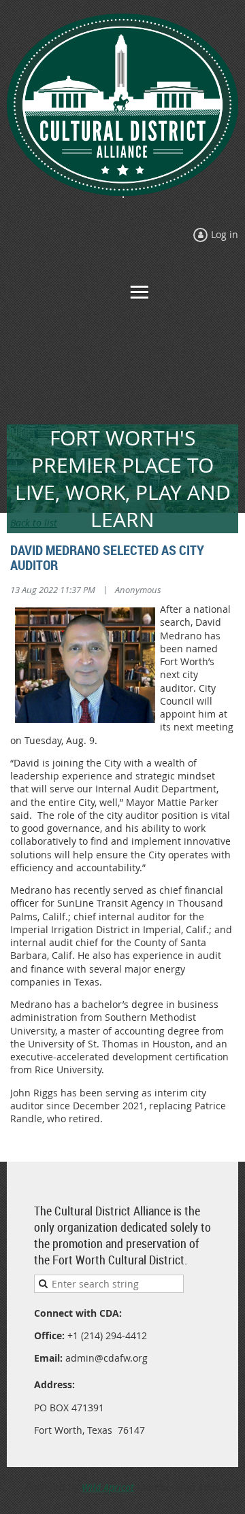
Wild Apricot (108, 1487)
